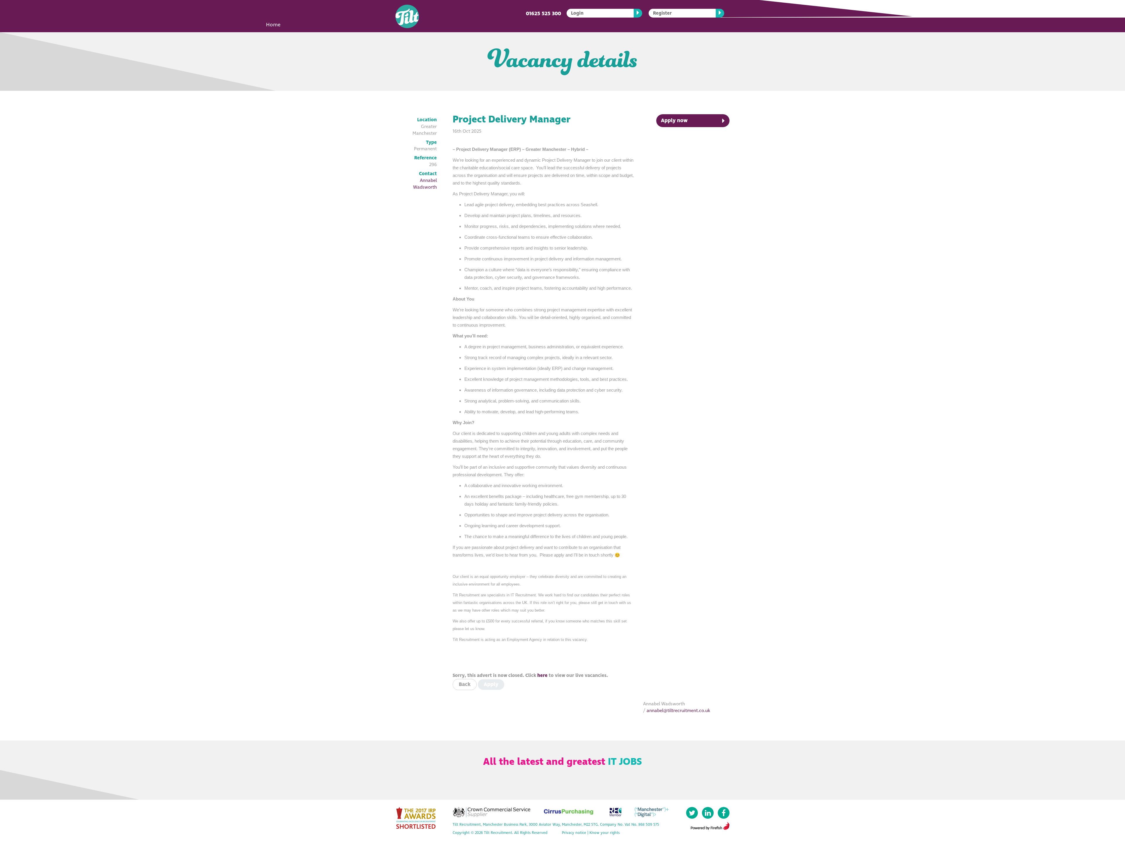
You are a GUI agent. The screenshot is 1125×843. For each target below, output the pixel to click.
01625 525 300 (543, 13)
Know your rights (604, 832)
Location (427, 120)
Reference (425, 158)
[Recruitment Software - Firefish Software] (710, 825)
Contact (428, 173)
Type (431, 142)
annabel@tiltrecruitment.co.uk (678, 710)
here (542, 675)
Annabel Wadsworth (425, 183)
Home (273, 24)
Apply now (674, 120)
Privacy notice (574, 832)
